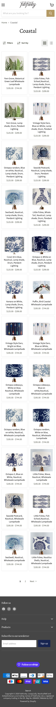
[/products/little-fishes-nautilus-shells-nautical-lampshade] (41, 543)
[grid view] (44, 43)
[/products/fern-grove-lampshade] (14, 64)
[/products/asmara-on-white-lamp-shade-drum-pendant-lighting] (14, 287)
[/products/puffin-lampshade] (41, 287)
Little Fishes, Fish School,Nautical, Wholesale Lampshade (41, 518)
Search (28, 690)
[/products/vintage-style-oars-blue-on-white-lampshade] (41, 329)
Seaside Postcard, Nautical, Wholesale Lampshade (14, 518)
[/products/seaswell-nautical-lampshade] (14, 543)
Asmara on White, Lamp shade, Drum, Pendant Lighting (14, 304)
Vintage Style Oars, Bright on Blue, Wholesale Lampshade (14, 346)
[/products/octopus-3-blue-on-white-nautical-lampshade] (14, 460)
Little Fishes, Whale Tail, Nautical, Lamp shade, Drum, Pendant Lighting (41, 217)
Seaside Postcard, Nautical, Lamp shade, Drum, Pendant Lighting (41, 172)
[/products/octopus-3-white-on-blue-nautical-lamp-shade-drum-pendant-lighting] (41, 243)
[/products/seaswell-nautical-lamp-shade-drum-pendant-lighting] (14, 198)
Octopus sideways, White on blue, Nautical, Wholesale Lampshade (14, 389)
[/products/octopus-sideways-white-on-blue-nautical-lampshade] (14, 371)
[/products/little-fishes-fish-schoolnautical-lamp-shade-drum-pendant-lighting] (41, 64)
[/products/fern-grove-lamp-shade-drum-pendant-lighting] (14, 109)
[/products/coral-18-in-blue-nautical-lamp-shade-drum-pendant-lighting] (14, 243)
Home (4, 22)
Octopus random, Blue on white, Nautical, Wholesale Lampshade (14, 432)
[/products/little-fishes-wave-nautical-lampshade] (41, 460)
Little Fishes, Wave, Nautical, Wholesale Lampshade (41, 477)
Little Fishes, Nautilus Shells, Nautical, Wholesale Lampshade (41, 560)
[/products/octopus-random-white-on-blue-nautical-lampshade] (41, 415)
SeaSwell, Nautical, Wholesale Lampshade (14, 559)
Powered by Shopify (28, 701)
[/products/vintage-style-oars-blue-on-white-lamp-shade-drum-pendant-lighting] (41, 109)
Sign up (44, 643)
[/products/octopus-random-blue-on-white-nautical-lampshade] (14, 415)
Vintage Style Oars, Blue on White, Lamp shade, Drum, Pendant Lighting (41, 127)
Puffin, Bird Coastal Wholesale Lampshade (41, 303)
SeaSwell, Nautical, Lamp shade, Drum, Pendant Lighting (14, 215)
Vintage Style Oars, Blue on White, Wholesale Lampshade (41, 346)
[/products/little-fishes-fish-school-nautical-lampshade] (41, 502)
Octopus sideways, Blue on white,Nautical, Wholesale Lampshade (41, 389)
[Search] (50, 13)
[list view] (51, 43)
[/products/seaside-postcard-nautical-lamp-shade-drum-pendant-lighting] (41, 154)
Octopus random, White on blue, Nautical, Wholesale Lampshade (41, 434)
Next (32, 581)
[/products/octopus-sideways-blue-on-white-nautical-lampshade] (41, 371)
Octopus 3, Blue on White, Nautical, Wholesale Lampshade (14, 477)
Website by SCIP (46, 698)
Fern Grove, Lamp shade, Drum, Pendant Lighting (14, 126)
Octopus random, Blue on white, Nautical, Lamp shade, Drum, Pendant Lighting (14, 172)
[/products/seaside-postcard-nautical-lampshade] (14, 502)
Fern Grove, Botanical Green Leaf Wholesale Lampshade (14, 81)
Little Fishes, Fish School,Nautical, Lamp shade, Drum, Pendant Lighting (42, 83)
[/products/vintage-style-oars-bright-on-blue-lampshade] (14, 329)
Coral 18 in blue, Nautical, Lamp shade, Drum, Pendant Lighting (14, 261)
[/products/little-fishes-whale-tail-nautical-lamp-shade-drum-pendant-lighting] (41, 198)
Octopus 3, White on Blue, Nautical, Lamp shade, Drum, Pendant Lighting (41, 261)
